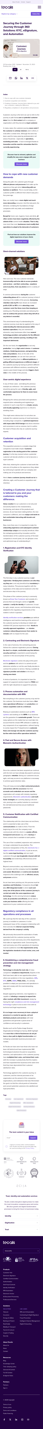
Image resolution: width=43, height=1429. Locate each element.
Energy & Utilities (8, 1318)
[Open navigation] (39, 7)
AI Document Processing (10, 1297)
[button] (21, 1215)
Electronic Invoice (8, 1294)
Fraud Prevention (25, 1318)
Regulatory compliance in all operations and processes (22, 108)
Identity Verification (29, 1106)
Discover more (21, 164)
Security (5, 1336)
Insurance (6, 1315)
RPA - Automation (28, 1103)
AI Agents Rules (8, 1376)
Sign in (5, 1388)
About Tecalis (16, 2)
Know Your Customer (17, 599)
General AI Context (9, 1370)
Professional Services (9, 1300)
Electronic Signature (31, 1099)
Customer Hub (7, 1273)
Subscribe (36, 14)
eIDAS (14, 981)
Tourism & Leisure (8, 1330)
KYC (4, 981)
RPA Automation (8, 1291)
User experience (18, 1099)
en (15, 69)
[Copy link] (33, 78)
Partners (5, 1385)
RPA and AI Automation (27, 1312)
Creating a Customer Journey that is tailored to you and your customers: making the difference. (22, 104)
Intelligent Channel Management (30, 1321)
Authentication (7, 1282)
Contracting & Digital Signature (29, 1315)
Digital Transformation (14, 1106)
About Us (6, 1345)
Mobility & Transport (9, 1327)
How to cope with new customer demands (18, 98)
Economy (8, 1099)
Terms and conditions (9, 1410)
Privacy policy (7, 1407)
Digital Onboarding (15, 1103)
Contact (23, 2)
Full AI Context (7, 1373)
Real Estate (6, 1324)
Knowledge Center (9, 1364)
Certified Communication (10, 1279)
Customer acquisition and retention (15, 101)
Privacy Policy (30, 1148)
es (20, 69)
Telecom (5, 1312)
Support (28, 2)
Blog (4, 1361)
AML (36, 978)
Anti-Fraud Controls (9, 1285)
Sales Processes (21, 1110)
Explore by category (9, 14)
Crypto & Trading (8, 1333)
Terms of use (7, 1404)
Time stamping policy (9, 1367)
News (5, 1348)
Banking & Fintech (8, 1321)
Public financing (8, 1413)
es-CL (27, 69)
